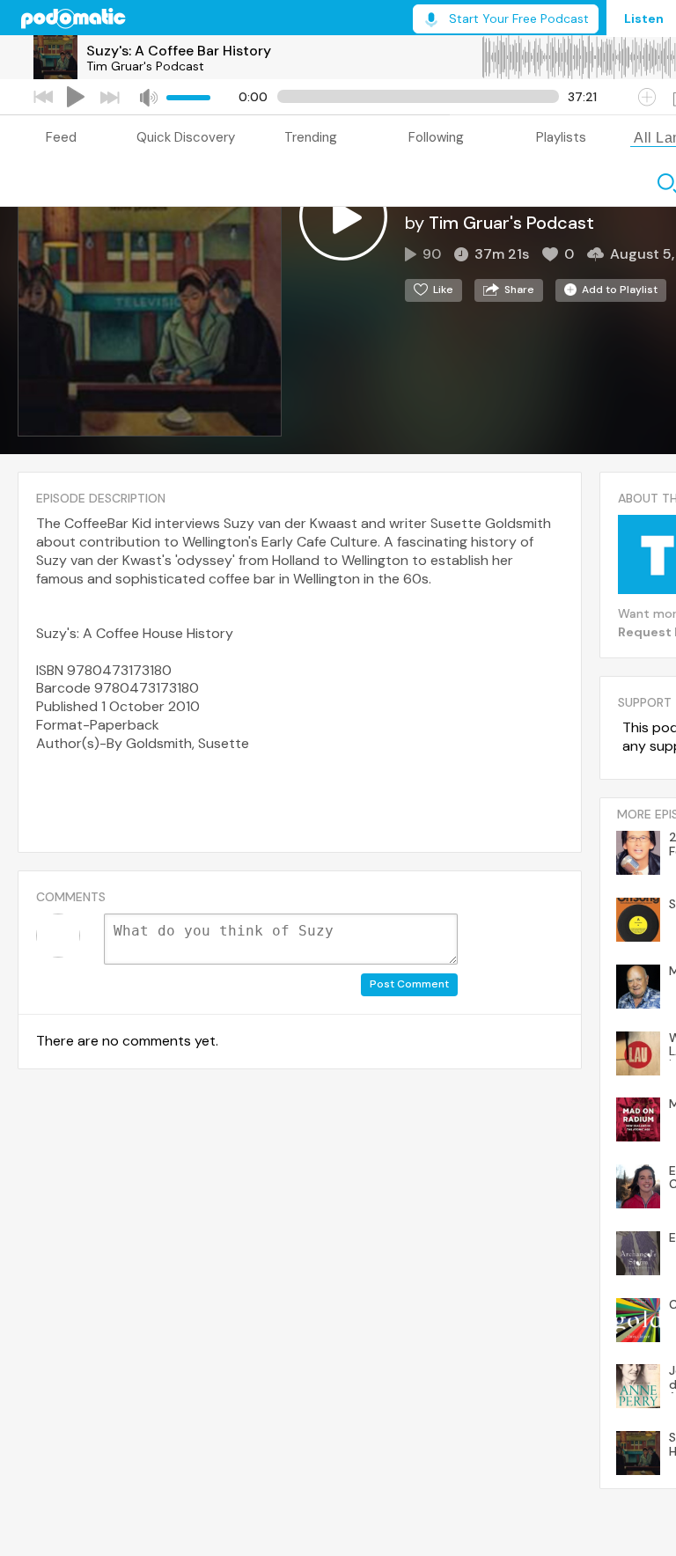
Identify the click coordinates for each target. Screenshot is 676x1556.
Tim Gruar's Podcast (145, 66)
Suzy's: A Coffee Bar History (178, 50)
